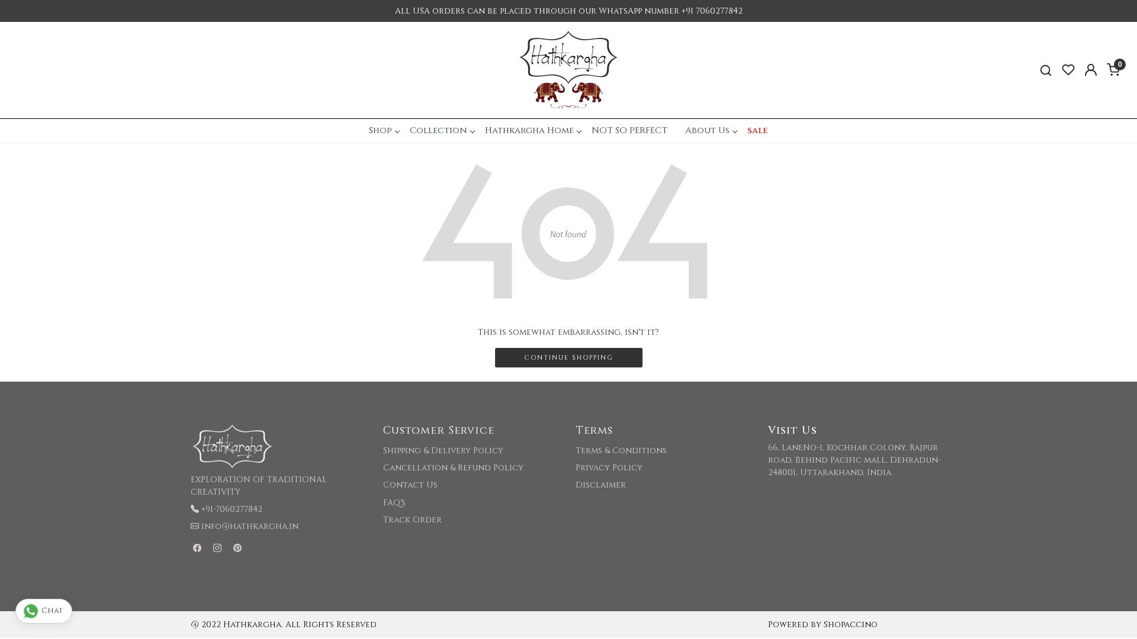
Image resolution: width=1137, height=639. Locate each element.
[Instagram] (217, 548)
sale (757, 130)
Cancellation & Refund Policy (453, 467)
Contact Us (410, 484)
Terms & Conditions (621, 450)
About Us (707, 130)
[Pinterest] (237, 548)
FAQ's (394, 502)
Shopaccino (851, 624)
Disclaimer (601, 484)
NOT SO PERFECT (629, 130)
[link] (1046, 70)
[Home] (568, 70)
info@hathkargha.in (249, 526)
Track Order (412, 519)
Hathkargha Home (529, 130)
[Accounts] (1091, 69)
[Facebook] (197, 548)
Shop (380, 130)
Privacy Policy (609, 467)
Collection (438, 130)
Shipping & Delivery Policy (443, 450)
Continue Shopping (569, 357)
